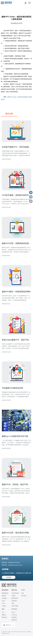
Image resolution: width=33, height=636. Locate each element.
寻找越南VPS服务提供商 (12, 388)
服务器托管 (15, 598)
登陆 (25, 3)
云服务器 (4, 598)
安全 (3, 609)
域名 (22, 593)
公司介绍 (14, 615)
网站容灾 (4, 617)
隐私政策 (14, 620)
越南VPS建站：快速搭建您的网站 (16, 291)
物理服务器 (5, 593)
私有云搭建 (15, 606)
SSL (3, 612)
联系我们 (14, 617)
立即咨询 (8, 577)
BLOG (13, 612)
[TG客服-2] (31, 197)
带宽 (13, 603)
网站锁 (4, 615)
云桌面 (4, 606)
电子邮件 (23, 595)
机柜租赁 (14, 601)
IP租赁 (13, 595)
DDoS (3, 601)
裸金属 (4, 595)
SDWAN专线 (15, 593)
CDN (3, 603)
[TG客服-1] (31, 192)
